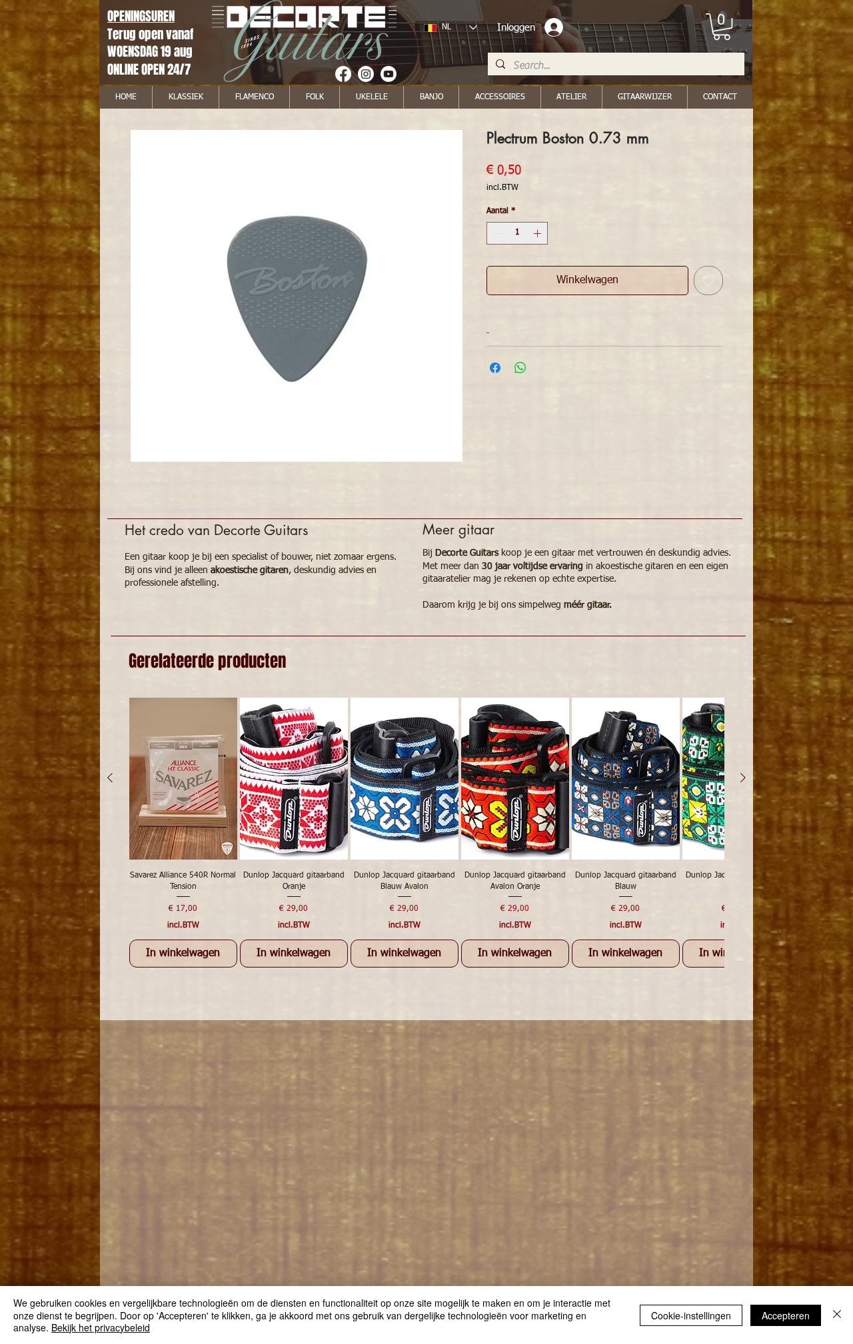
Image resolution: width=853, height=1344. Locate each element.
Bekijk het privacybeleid (100, 1327)
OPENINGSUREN (141, 16)
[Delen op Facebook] (495, 368)
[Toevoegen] (708, 280)
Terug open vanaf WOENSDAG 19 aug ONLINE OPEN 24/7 (151, 52)
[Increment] (538, 233)
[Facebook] (343, 74)
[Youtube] (389, 74)
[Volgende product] (743, 778)
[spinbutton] (517, 233)
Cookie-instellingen (691, 1315)
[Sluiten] (837, 1315)
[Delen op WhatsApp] (520, 368)
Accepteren (786, 1315)
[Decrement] (495, 233)
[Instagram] (366, 74)
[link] (722, 26)
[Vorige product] (110, 778)
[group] (426, 832)
